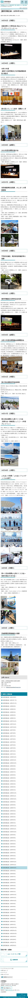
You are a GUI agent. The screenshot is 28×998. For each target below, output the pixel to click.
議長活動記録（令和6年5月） (9, 778)
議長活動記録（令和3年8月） (9, 873)
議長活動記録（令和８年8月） (10, 697)
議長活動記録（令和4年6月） (9, 843)
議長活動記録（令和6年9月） (9, 766)
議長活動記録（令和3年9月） (9, 870)
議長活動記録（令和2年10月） (10, 900)
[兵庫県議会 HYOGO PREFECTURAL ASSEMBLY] (6, 2)
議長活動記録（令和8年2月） (9, 715)
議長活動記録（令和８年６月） (10, 703)
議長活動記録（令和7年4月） (9, 745)
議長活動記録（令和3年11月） (10, 864)
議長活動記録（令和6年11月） (10, 760)
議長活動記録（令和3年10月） (10, 867)
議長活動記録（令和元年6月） (10, 945)
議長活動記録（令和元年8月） (10, 939)
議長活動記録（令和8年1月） (9, 718)
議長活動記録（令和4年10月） (10, 831)
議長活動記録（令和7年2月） (9, 751)
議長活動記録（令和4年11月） (10, 828)
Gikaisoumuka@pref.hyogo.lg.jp (13, 687)
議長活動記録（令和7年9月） (9, 730)
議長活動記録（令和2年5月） (9, 915)
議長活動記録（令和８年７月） (10, 700)
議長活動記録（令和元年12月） (10, 927)
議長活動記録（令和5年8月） (9, 804)
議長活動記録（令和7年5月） (9, 742)
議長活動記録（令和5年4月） (9, 813)
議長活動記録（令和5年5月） (9, 810)
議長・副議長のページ (18, 5)
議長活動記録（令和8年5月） (9, 706)
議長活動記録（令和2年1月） (9, 924)
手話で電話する (7, 988)
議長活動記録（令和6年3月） (9, 784)
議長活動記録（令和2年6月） (9, 912)
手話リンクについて (9, 990)
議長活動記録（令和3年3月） (9, 885)
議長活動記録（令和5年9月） (9, 801)
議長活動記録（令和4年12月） (10, 825)
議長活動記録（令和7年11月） (10, 724)
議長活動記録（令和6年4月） (9, 781)
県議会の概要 (11, 5)
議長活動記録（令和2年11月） (10, 897)
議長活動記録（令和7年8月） (9, 733)
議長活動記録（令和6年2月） (9, 786)
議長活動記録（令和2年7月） (9, 909)
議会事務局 (3, 991)
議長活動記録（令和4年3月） (9, 852)
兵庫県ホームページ (8, 977)
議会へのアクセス (5, 974)
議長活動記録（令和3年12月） (10, 861)
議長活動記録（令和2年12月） (10, 894)
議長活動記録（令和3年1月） (9, 891)
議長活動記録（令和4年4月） (9, 849)
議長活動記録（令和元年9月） (10, 936)
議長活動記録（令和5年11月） (10, 795)
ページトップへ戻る (21, 995)
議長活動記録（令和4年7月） (9, 840)
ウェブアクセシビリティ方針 (7, 968)
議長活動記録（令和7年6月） (9, 739)
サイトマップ (4, 972)
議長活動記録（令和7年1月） (9, 754)
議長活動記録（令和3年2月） (9, 888)
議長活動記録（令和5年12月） (10, 793)
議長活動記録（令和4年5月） (9, 846)
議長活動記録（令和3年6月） (9, 879)
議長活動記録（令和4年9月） (9, 834)
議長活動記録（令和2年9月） (9, 903)
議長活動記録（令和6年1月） (9, 789)
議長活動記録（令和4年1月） (9, 858)
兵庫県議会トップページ (5, 5)
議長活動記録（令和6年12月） (10, 757)
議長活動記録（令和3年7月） (9, 876)
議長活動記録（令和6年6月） (9, 775)
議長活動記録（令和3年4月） (9, 882)
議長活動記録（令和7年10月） (10, 727)
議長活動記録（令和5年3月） (9, 816)
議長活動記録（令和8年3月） (9, 712)
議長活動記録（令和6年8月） (9, 769)
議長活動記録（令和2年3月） (9, 918)
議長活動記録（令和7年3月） (9, 748)
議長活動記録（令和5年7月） (9, 807)
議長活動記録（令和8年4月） (9, 709)
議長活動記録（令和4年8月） (9, 837)
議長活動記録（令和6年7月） (9, 772)
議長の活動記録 (7, 694)
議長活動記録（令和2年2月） (9, 921)
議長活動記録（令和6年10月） (10, 763)
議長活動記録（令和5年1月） (9, 822)
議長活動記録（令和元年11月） (10, 930)
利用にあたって (4, 970)
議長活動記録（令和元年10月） (10, 933)
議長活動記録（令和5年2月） (9, 819)
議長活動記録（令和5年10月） (10, 798)
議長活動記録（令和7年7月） (9, 736)
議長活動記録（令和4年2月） (9, 855)
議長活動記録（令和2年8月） (9, 906)
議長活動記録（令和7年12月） (10, 721)
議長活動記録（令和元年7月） (10, 942)
